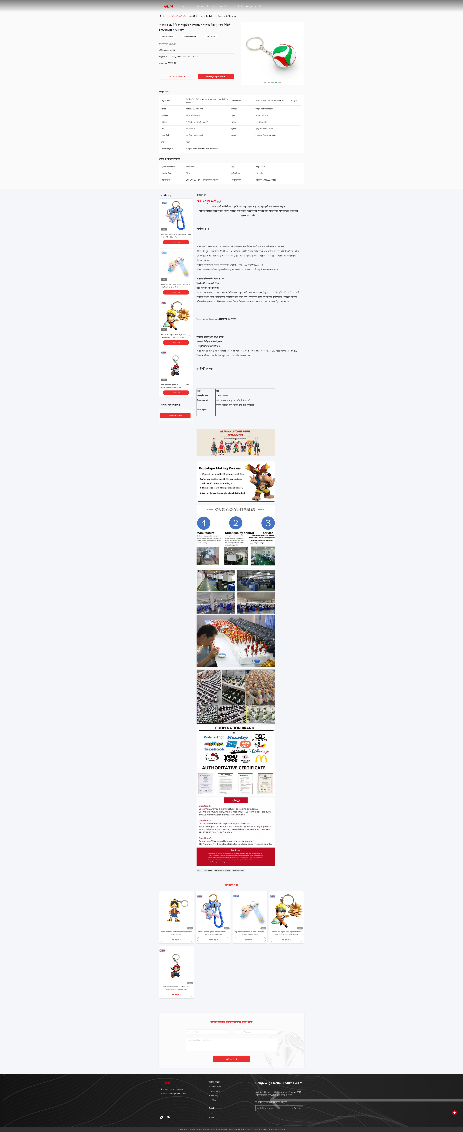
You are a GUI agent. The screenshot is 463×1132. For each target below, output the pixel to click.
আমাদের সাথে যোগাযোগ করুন (221, 7)
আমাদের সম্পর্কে (202, 6)
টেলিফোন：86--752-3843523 (173, 1089)
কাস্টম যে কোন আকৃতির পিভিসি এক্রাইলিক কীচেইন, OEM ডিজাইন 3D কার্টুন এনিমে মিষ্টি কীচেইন (286, 933)
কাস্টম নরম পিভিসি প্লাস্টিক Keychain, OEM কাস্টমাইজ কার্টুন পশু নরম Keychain (176, 988)
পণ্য (190, 6)
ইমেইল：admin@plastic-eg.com (174, 1094)
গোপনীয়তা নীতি (182, 1129)
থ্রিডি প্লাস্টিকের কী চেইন (178, 16)
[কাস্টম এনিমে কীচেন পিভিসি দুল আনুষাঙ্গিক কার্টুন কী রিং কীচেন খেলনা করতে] (176, 911)
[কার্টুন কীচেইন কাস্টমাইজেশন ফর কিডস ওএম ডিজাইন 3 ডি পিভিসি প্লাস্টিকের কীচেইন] (249, 911)
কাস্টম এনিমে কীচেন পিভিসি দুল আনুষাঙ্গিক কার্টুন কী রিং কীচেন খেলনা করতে (176, 933)
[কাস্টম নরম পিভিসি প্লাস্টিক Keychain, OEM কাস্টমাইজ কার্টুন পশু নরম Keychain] (176, 966)
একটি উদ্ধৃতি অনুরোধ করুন (214, 76)
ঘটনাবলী (240, 6)
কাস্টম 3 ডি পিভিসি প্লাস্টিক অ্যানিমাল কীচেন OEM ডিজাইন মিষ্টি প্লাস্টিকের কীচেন (213, 933)
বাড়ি (183, 6)
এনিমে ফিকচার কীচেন (238, 870)
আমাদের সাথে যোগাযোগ (176, 77)
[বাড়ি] (169, 6)
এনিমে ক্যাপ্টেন (208, 870)
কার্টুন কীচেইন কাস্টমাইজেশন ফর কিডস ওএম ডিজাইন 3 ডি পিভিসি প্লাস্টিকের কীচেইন (250, 933)
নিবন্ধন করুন (297, 1108)
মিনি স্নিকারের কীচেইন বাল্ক (222, 870)
